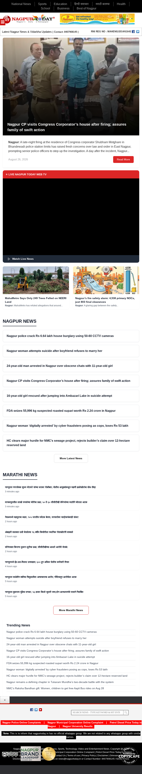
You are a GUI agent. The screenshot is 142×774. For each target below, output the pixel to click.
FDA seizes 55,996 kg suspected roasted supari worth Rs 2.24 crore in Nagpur (61, 410)
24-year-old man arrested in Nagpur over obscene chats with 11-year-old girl (60, 365)
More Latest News (71, 458)
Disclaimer (103, 755)
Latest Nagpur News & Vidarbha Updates (27, 31)
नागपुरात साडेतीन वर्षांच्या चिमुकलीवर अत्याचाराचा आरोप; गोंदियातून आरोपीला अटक (41, 577)
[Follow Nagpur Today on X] (36, 709)
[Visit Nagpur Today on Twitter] (137, 31)
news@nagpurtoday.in (69, 759)
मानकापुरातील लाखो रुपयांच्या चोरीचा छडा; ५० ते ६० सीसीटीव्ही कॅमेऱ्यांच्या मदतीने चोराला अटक (46, 502)
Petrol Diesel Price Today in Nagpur (114, 752)
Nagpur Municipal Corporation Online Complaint (75, 722)
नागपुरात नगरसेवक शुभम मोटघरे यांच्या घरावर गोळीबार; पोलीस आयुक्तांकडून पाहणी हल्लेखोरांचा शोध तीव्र (50, 487)
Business (63, 8)
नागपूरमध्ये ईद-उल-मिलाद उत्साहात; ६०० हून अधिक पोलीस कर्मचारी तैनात (37, 562)
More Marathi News (71, 610)
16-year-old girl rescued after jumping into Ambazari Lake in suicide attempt (59, 395)
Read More (123, 159)
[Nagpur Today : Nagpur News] (29, 20)
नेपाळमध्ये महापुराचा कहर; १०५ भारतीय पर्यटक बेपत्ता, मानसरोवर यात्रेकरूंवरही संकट (41, 517)
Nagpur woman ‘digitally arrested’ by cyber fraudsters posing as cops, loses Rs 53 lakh (67, 425)
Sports (42, 4)
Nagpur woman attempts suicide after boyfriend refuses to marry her (54, 350)
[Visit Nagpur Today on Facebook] (133, 31)
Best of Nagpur (86, 8)
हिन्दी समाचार (81, 4)
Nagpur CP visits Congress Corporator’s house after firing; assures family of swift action (68, 380)
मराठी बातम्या (103, 4)
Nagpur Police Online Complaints (21, 722)
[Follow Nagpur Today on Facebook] (31, 709)
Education (60, 4)
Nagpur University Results (77, 726)
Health (121, 4)
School (45, 8)
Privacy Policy (89, 755)
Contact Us (60, 755)
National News (21, 4)
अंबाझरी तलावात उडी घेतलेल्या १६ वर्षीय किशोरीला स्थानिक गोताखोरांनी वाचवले (39, 532)
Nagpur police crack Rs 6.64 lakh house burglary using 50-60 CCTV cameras (60, 335)
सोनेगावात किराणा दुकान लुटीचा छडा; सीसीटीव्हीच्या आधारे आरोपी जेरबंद (36, 547)
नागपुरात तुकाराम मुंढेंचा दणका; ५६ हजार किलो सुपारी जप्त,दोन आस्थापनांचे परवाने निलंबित (44, 592)
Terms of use (73, 755)
